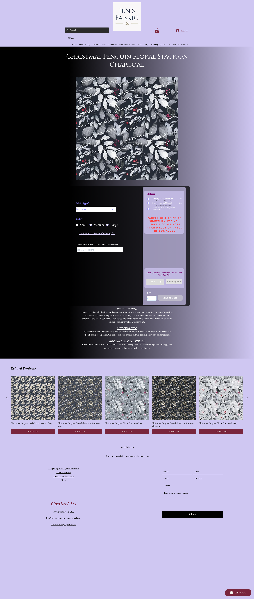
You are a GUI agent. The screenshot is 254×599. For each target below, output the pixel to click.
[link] (157, 30)
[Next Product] (247, 397)
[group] (127, 404)
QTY (148, 293)
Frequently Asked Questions (128, 321)
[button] (71, 38)
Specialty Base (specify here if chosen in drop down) (97, 244)
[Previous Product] (6, 397)
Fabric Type (82, 203)
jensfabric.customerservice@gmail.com (63, 518)
